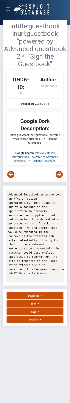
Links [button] (34, 303)
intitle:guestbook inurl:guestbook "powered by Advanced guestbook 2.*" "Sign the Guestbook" (35, 157)
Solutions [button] (34, 319)
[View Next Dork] (59, 174)
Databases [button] (34, 296)
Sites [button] (34, 312)
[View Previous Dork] (10, 174)
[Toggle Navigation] (9, 9)
